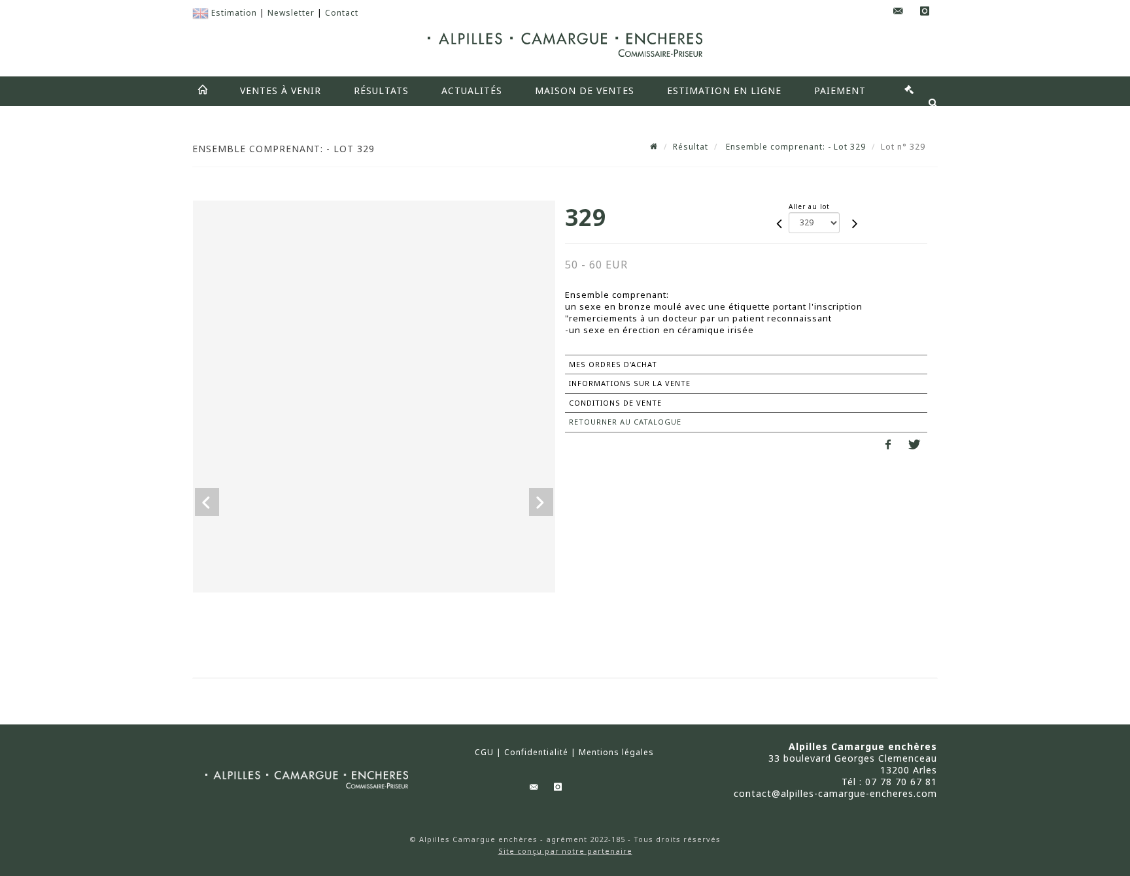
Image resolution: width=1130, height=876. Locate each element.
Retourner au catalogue (625, 422)
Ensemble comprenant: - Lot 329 (794, 146)
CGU (484, 752)
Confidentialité (536, 752)
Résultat (690, 146)
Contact (341, 12)
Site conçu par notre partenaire (565, 851)
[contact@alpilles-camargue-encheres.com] (898, 11)
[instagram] (925, 11)
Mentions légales (616, 752)
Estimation (234, 12)
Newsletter (291, 12)
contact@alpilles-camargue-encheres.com (835, 793)
